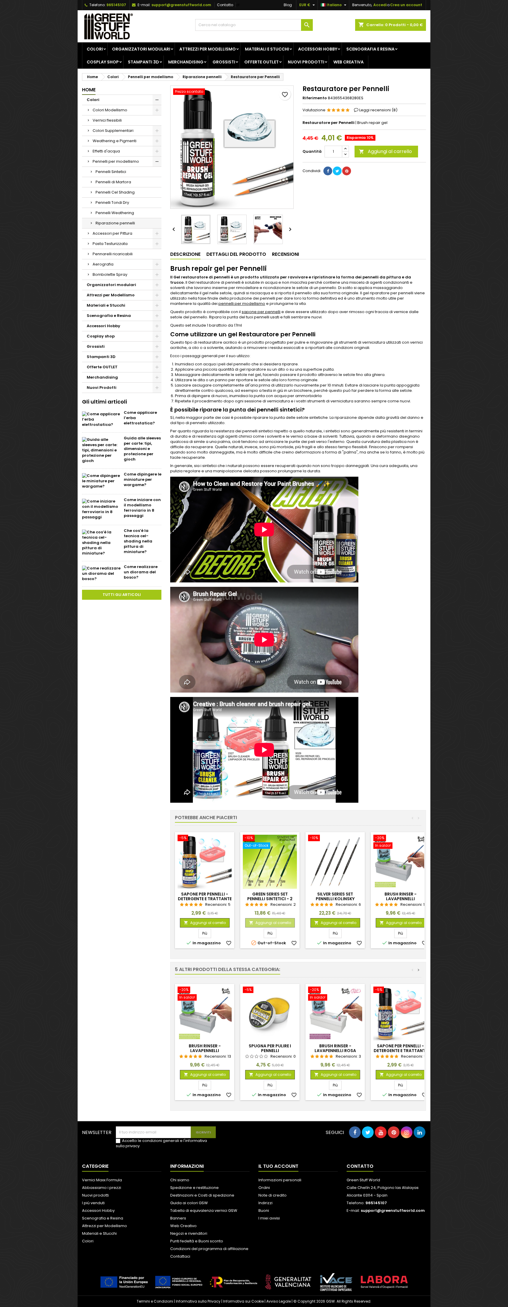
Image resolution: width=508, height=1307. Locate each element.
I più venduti (93, 1203)
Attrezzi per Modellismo (207, 49)
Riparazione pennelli (115, 223)
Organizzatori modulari (141, 49)
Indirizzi (265, 1203)
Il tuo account (278, 1166)
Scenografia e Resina (370, 49)
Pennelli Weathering (115, 213)
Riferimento (315, 98)
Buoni (263, 1210)
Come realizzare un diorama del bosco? (141, 572)
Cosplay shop (103, 62)
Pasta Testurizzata (110, 243)
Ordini (264, 1187)
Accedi (380, 4)
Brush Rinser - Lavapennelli (401, 896)
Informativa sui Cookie (243, 1301)
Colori (95, 49)
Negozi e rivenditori (188, 1233)
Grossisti (224, 62)
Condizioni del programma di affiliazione (209, 1248)
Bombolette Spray (110, 274)
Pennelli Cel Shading (115, 192)
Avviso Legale (278, 1301)
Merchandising (185, 62)
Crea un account (406, 4)
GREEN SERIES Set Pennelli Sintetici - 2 (270, 896)
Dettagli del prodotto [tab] (236, 254)
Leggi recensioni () (378, 110)
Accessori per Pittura (112, 233)
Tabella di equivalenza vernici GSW (203, 1210)
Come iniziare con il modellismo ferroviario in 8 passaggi (142, 507)
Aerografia (103, 264)
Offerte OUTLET (261, 62)
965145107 (116, 4)
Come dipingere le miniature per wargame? (142, 479)
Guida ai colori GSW (189, 1203)
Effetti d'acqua (106, 151)
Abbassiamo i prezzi (101, 1187)
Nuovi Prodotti (306, 62)
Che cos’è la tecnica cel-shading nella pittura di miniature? (138, 541)
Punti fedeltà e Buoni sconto (196, 1241)
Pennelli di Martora (113, 182)
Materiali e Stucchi (267, 49)
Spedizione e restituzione (194, 1187)
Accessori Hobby (317, 49)
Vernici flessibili (107, 120)
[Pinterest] (346, 171)
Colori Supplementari (113, 130)
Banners (178, 1218)
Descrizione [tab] (185, 254)
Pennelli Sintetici (111, 171)
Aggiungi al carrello (385, 151)
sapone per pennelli (261, 312)
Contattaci (180, 1256)
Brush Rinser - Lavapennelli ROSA (335, 1048)
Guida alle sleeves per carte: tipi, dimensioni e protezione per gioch (142, 448)
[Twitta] (337, 171)
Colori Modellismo (110, 110)
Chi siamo (179, 1180)
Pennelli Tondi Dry (112, 202)
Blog (288, 4)
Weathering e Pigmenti (114, 141)
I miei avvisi (269, 1218)
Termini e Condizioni (155, 1301)
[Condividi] (327, 171)
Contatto (225, 4)
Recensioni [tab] (285, 254)
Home (89, 89)
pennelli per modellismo (241, 303)
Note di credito (272, 1195)
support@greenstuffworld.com (181, 4)
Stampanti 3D (143, 62)
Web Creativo (183, 1226)
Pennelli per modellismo (116, 161)
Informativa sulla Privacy (198, 1301)
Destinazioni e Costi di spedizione (202, 1195)
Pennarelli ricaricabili (113, 254)
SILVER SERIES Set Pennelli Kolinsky (335, 896)
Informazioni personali (279, 1180)
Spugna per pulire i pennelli (270, 1048)
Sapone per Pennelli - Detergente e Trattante (205, 896)
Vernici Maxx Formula (102, 1180)
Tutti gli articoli (122, 594)
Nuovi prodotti (95, 1195)
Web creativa (348, 62)
